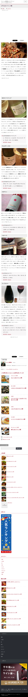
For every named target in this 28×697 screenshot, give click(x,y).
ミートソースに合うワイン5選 (18, 419)
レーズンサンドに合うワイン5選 (13, 624)
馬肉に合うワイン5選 (9, 476)
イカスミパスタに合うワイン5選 (18, 388)
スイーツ (3, 568)
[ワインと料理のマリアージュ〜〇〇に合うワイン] (8, 2)
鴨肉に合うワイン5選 (6, 439)
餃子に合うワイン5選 (16, 429)
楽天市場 (5, 142)
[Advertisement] (14, 25)
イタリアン (9, 8)
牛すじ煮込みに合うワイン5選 (11, 461)
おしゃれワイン (15, 369)
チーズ (3, 566)
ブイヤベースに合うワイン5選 (11, 466)
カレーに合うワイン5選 (16, 377)
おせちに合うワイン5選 (11, 606)
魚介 (12, 385)
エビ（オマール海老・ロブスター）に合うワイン (14, 487)
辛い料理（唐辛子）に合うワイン (13, 581)
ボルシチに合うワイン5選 (12, 612)
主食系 (3, 8)
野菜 (2, 559)
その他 (3, 561)
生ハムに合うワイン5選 (10, 471)
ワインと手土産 (9, 369)
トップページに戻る (4, 445)
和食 (2, 574)
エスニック (13, 375)
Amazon (9, 142)
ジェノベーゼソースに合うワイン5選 (12, 492)
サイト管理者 (9, 362)
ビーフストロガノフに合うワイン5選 (14, 594)
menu (25, 1)
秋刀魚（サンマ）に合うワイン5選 (14, 618)
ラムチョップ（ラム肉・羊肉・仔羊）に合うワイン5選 (15, 497)
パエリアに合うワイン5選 (17, 408)
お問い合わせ (10, 502)
